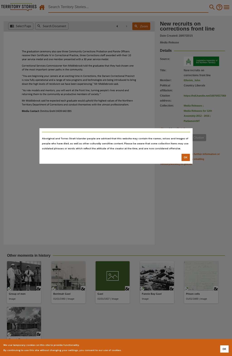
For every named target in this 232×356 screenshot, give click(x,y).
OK (186, 157)
